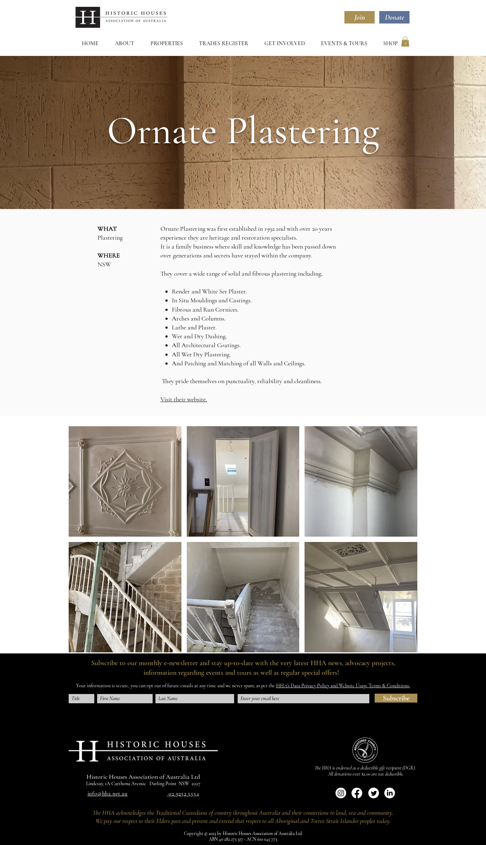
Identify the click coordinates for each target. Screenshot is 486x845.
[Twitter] (373, 793)
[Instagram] (341, 793)
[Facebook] (357, 793)
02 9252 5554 (184, 793)
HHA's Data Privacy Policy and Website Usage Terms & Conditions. (343, 686)
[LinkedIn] (389, 793)
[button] (405, 41)
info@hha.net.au (108, 793)
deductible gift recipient (380, 768)
